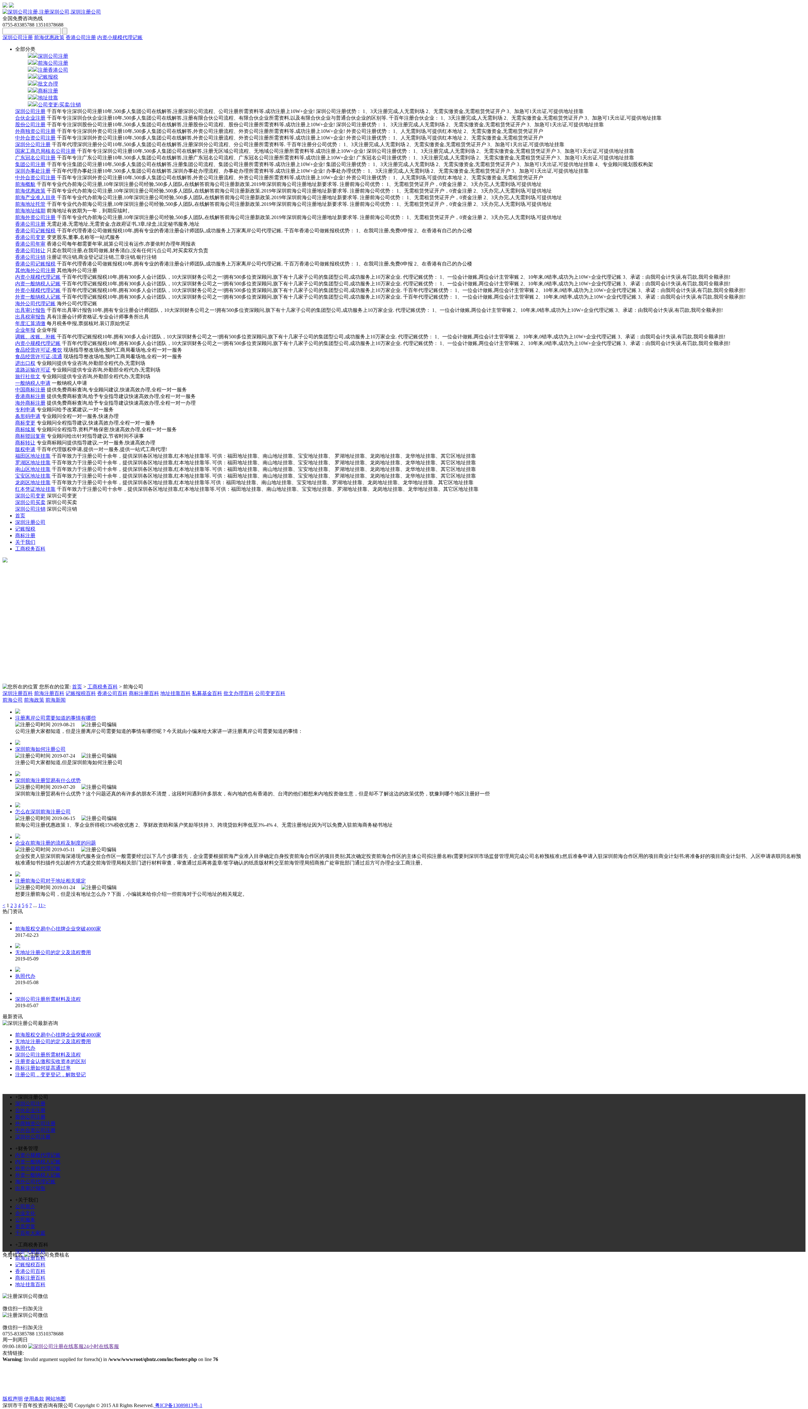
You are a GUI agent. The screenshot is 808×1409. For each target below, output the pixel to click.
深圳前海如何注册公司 (40, 749)
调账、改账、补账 (35, 336)
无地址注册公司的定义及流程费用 (53, 952)
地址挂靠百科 (175, 693)
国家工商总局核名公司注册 (45, 151)
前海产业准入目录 (35, 197)
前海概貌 (25, 184)
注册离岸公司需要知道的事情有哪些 (55, 718)
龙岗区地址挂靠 (32, 482)
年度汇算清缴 (30, 323)
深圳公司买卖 (30, 502)
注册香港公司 (53, 70)
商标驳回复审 (30, 436)
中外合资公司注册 (35, 137)
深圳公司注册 (18, 37)
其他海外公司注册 (35, 270)
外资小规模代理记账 (38, 290)
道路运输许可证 (32, 369)
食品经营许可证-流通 (38, 356)
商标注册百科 (144, 693)
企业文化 (25, 1213)
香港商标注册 (30, 396)
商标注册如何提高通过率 (43, 1068)
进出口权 (25, 363)
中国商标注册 (30, 389)
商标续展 (25, 429)
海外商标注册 (30, 403)
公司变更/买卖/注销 (59, 104)
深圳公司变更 (30, 495)
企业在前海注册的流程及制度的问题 (55, 843)
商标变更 (25, 422)
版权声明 (13, 1398)
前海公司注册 (53, 63)
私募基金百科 (207, 693)
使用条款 (34, 1398)
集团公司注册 (30, 164)
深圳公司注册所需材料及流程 (48, 999)
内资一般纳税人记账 (38, 283)
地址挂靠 (48, 97)
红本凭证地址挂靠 (35, 489)
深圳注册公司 (30, 522)
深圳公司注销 (30, 509)
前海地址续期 (30, 210)
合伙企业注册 (30, 118)
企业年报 (25, 330)
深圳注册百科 (18, 693)
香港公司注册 (81, 37)
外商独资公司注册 (35, 131)
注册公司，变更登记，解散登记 (50, 1074)
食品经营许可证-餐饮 (38, 350)
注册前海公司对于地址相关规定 (50, 880)
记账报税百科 (81, 693)
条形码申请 (27, 416)
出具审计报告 (30, 310)
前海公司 (13, 700)
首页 (20, 515)
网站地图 (55, 1398)
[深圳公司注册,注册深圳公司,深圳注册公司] (52, 12)
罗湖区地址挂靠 (32, 462)
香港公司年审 (30, 244)
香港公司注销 (30, 257)
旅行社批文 (27, 376)
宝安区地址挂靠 (32, 476)
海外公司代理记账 (35, 303)
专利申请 (25, 409)
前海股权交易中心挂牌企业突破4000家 (58, 928)
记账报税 (48, 77)
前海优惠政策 (49, 37)
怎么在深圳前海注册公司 (43, 811)
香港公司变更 (30, 237)
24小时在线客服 (101, 1346)
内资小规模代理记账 (120, 37)
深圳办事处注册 (32, 171)
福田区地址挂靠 (32, 456)
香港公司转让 (30, 250)
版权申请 (25, 449)
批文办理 (48, 83)
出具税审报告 (30, 316)
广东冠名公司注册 (35, 157)
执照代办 (25, 976)
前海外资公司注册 (35, 217)
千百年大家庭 (30, 1233)
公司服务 (25, 1219)
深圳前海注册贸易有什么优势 (48, 780)
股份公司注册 (30, 124)
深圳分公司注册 (32, 144)
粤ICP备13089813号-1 (178, 1405)
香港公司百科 (112, 693)
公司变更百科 (270, 693)
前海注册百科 (49, 693)
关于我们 (25, 542)
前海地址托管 (30, 204)
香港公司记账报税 (35, 230)
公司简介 (25, 1206)
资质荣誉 (25, 1226)
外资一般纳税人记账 (38, 297)
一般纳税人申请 (32, 383)
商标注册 (48, 90)
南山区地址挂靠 (32, 469)
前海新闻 (55, 700)
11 (40, 905)
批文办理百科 (238, 693)
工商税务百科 (30, 548)
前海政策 (34, 700)
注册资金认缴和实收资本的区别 (50, 1061)
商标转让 (25, 442)
